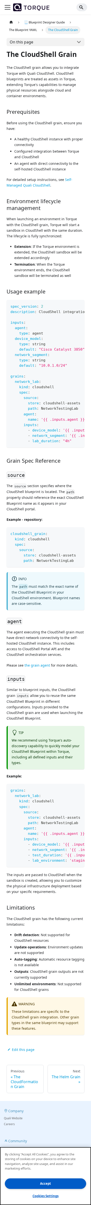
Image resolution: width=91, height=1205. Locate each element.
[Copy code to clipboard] (78, 306)
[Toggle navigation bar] (7, 7)
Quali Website (13, 1118)
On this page (21, 42)
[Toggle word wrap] (70, 306)
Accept (45, 1183)
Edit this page (23, 1049)
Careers (9, 1124)
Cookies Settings (45, 1196)
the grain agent (37, 665)
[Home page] (11, 22)
